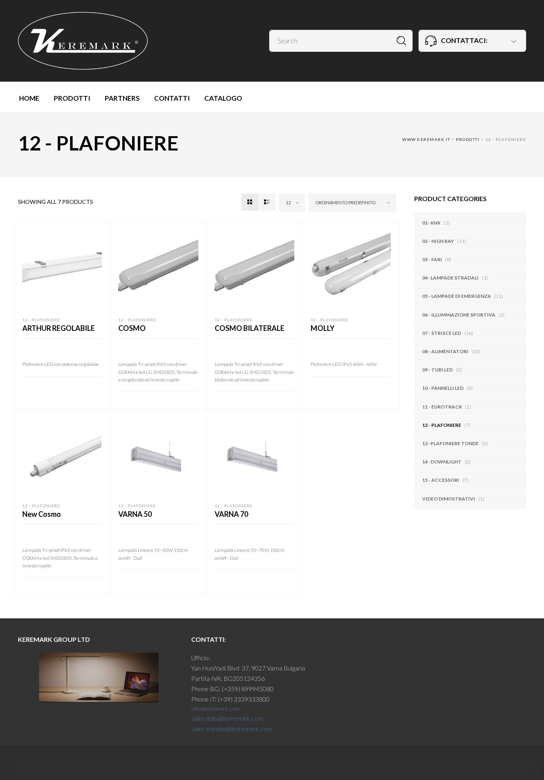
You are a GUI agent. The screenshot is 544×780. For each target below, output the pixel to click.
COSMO (132, 328)
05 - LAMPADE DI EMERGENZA (456, 296)
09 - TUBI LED (437, 370)
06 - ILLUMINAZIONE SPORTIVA (458, 315)
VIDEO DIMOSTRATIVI (448, 499)
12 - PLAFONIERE (441, 425)
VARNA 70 (231, 514)
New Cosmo (41, 514)
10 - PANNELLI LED (443, 388)
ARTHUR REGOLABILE (58, 328)
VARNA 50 (135, 514)
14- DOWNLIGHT (442, 462)
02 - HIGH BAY (438, 241)
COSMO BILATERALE (249, 328)
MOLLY (323, 328)
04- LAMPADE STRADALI (450, 278)
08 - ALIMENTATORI (445, 351)
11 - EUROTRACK (442, 407)
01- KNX (431, 223)
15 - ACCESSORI (440, 480)
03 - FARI (432, 259)
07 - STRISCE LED (441, 333)
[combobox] (292, 202)
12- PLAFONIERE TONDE (450, 443)
